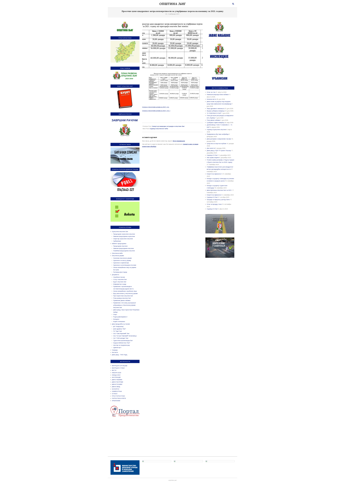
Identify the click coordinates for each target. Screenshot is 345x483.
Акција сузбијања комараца (216, 111)
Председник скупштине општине (124, 234)
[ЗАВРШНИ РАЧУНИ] (125, 118)
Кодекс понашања (119, 321)
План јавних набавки (213, 120)
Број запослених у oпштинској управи (125, 293)
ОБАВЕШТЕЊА (117, 391)
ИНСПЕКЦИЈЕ (116, 377)
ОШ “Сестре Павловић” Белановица (125, 336)
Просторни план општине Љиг (123, 296)
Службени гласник (119, 277)
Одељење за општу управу (122, 260)
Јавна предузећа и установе (121, 324)
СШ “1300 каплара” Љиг (120, 338)
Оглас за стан (211, 92)
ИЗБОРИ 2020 (116, 372)
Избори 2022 (116, 375)
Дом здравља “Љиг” (119, 329)
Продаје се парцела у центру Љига (218, 199)
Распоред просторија (120, 272)
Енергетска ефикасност (214, 174)
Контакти (115, 352)
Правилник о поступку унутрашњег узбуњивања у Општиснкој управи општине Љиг (124, 305)
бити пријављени (179, 141)
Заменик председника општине (123, 248)
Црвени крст (117, 347)
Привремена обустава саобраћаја (218, 134)
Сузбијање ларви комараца (215, 122)
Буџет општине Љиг (119, 282)
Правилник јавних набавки (121, 300)
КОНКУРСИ (115, 389)
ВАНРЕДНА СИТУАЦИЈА (119, 365)
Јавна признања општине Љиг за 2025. (219, 190)
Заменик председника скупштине (124, 236)
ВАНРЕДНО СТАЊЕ (118, 368)
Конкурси (116, 319)
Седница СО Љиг (212, 155)
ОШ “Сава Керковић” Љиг (121, 333)
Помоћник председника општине (124, 251)
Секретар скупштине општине (123, 239)
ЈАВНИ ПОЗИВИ (117, 384)
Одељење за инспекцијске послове (124, 265)
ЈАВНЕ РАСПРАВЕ (117, 382)
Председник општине (120, 246)
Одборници (117, 241)
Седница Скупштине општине (216, 129)
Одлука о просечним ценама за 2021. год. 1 (156, 111)
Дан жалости (211, 148)
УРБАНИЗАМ (116, 400)
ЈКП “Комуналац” (118, 326)
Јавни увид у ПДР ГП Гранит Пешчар (219, 150)
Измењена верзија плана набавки (218, 94)
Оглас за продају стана (214, 204)
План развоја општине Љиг (122, 298)
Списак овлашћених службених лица (125, 291)
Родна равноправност (120, 317)
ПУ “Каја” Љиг (117, 331)
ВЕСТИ (114, 370)
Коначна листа (211, 99)
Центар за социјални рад (121, 345)
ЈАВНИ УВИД (116, 386)
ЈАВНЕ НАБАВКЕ (117, 379)
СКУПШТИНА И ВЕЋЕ (119, 398)
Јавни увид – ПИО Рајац (119, 355)
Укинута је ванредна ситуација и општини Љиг (168, 126)
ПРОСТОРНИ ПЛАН (118, 396)
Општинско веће (117, 253)
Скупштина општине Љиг (120, 231)
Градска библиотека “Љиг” (121, 343)
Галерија (115, 350)
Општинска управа (118, 255)
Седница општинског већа (159, 128)
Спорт (115, 314)
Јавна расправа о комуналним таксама (219, 139)
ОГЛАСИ (114, 393)
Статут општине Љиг (120, 279)
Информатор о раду (119, 284)
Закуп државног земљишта (215, 108)
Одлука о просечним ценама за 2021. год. (155, 107)
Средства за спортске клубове (216, 143)
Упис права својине (213, 157)
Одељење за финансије (121, 263)
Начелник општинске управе (122, 258)
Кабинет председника (119, 243)
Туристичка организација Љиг (123, 340)
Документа (115, 274)
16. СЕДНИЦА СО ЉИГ (214, 113)
